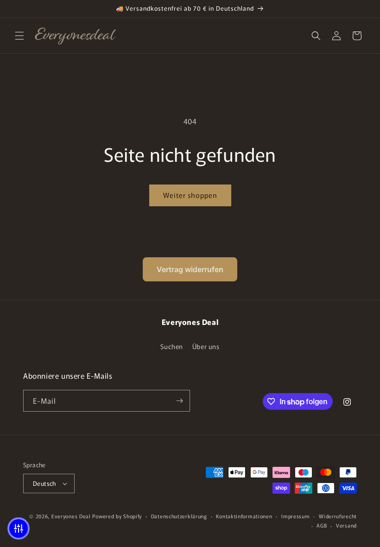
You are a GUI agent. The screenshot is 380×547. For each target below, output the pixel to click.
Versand (346, 525)
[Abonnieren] (179, 401)
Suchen (171, 346)
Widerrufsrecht (338, 516)
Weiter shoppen (190, 195)
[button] (19, 35)
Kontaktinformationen (244, 516)
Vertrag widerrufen (190, 269)
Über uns (206, 346)
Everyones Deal (71, 516)
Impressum (295, 516)
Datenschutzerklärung (179, 516)
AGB (322, 525)
